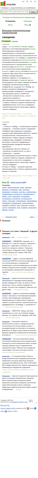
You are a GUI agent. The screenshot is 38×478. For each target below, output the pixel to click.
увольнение (32, 207)
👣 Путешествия (5, 405)
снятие (4, 207)
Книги (10, 25)
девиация (5, 190)
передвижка (6, 203)
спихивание (12, 207)
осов (9, 196)
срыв (18, 207)
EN (23, 1)
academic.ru (8, 3)
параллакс (11, 201)
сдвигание (24, 205)
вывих (22, 187)
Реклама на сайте (23, 402)
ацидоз (4, 187)
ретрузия (13, 205)
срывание (24, 207)
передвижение (32, 201)
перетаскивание (27, 203)
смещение (6, 237)
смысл (32, 217)
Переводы (28, 21)
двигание (28, 187)
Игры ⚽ (27, 25)
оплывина (14, 192)
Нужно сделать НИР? (18, 182)
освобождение (31, 192)
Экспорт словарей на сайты (8, 408)
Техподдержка (13, 402)
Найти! (33, 12)
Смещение (6, 278)
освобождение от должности (12, 194)
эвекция (5, 210)
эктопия (11, 210)
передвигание (21, 201)
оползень (22, 192)
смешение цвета (11, 217)
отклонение (16, 196)
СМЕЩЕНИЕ (6, 241)
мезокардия (6, 192)
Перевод (15, 41)
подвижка (5, 205)
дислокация (14, 190)
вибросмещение (13, 187)
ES (31, 1)
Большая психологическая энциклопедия (19, 17)
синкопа (31, 205)
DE (27, 1)
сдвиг (4, 46)
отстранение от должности (11, 198)
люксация (26, 190)
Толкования (10, 21)
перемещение (16, 203)
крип (20, 190)
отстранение (25, 196)
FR (35, 1)
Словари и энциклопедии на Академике (18, 8)
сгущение (17, 87)
